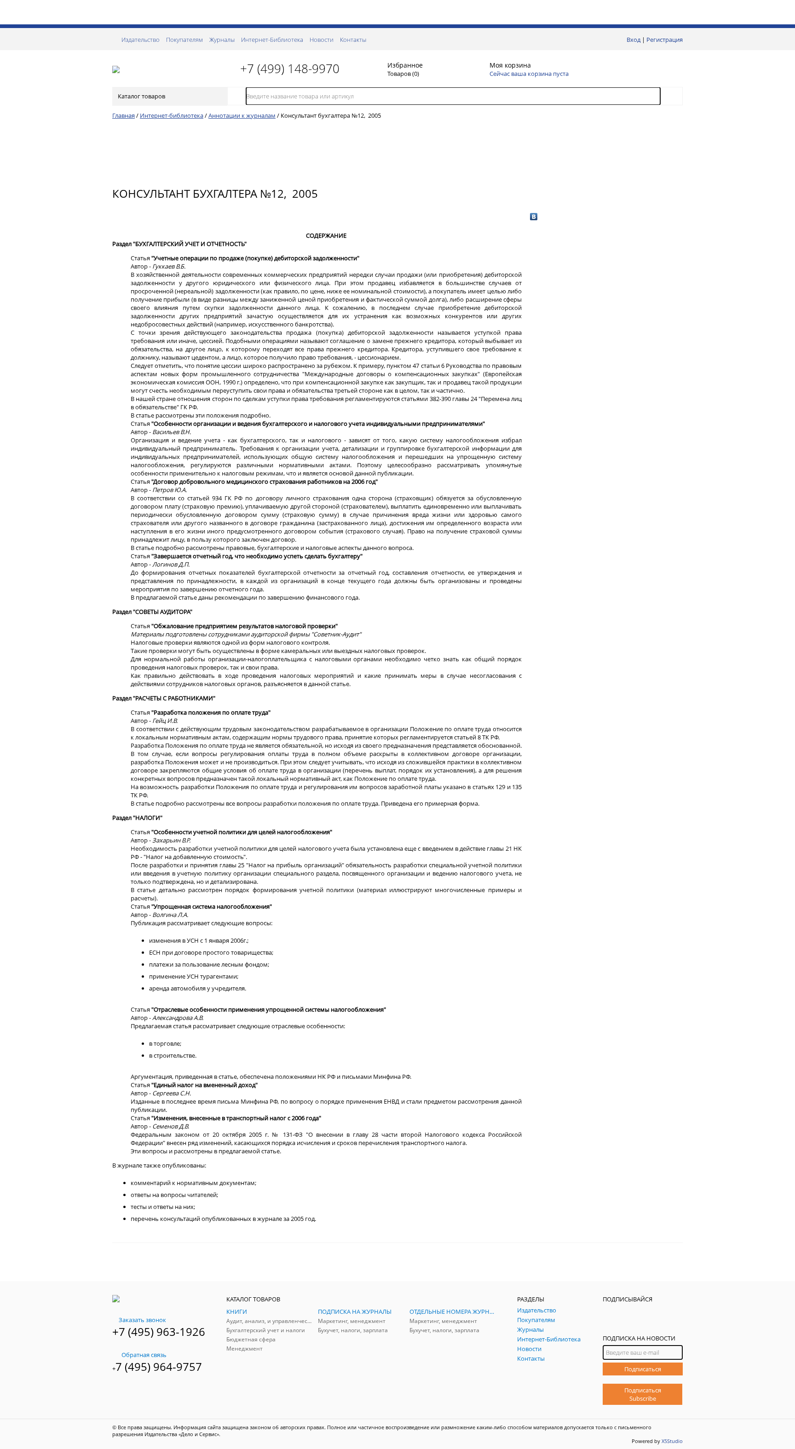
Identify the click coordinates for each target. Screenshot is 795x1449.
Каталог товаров (141, 96)
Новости (322, 39)
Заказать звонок (142, 1320)
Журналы (222, 39)
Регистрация (664, 39)
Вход (633, 39)
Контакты (353, 39)
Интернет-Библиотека (272, 39)
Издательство (140, 39)
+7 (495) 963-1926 (158, 1331)
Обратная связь (144, 1355)
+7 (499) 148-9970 (290, 68)
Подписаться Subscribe (642, 1394)
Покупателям (184, 39)
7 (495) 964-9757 (158, 1366)
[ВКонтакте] (534, 217)
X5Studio (672, 1441)
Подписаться (642, 1369)
